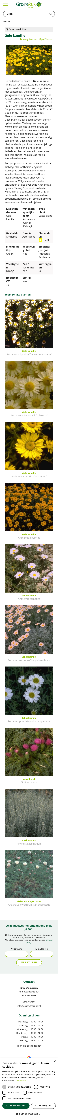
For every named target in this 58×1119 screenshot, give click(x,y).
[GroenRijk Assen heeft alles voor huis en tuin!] (29, 5)
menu (5, 5)
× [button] (54, 1061)
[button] (29, 1113)
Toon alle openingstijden (29, 1045)
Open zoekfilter (17, 29)
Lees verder (21, 1080)
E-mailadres (41, 949)
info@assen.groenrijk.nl (29, 1005)
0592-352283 (29, 1002)
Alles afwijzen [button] (43, 1105)
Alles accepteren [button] (16, 1105)
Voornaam (16, 949)
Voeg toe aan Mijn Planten (38, 39)
